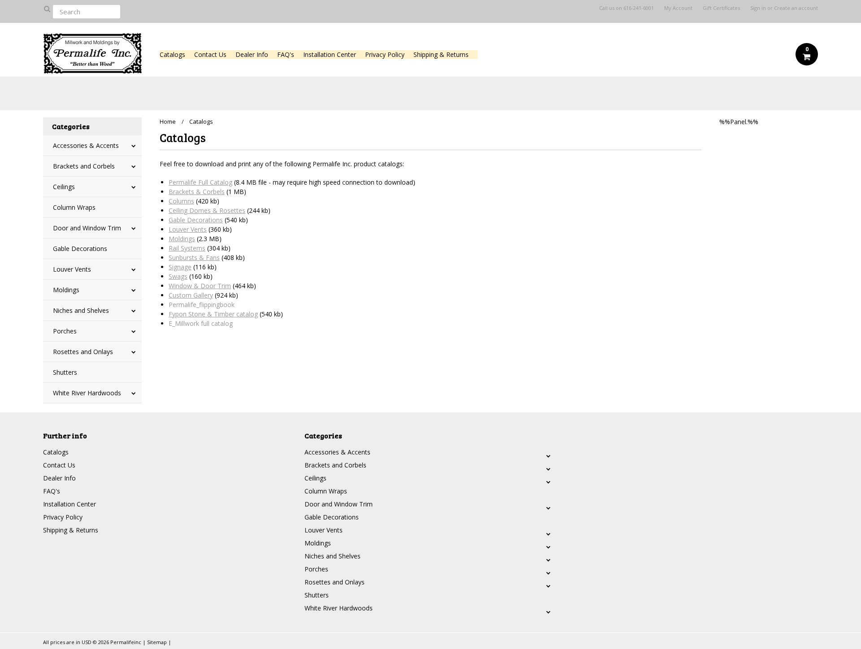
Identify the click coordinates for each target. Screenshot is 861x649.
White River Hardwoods (87, 393)
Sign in (758, 8)
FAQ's (285, 54)
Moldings (66, 290)
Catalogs (172, 54)
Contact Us (210, 54)
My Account (678, 8)
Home (168, 121)
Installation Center (329, 54)
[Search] (47, 8)
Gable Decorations (80, 248)
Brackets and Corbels (84, 166)
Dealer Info (251, 54)
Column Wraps (74, 207)
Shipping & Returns (441, 54)
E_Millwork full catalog (201, 323)
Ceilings (64, 186)
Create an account (796, 8)
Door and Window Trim (87, 228)
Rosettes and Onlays (83, 351)
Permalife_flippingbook (202, 304)
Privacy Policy (384, 54)
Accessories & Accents (86, 145)
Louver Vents (72, 269)
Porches (65, 331)
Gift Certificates (721, 8)
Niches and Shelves (81, 310)
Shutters (65, 372)
